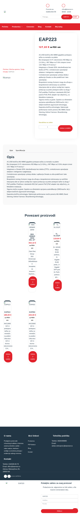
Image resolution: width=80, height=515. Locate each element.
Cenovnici (30, 27)
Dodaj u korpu (65, 128)
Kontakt (48, 27)
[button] (59, 21)
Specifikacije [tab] (20, 150)
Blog (39, 27)
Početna (5, 27)
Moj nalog (58, 27)
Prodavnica (16, 27)
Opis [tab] (11, 150)
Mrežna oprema (14, 69)
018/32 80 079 (51, 12)
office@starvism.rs (67, 9)
